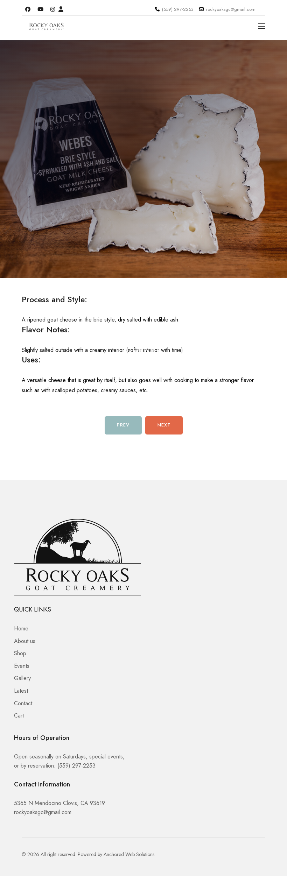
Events (21, 666)
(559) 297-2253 (178, 9)
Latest (21, 691)
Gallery (22, 678)
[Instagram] (52, 9)
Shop (20, 653)
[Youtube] (40, 9)
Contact (23, 703)
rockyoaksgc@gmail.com (230, 9)
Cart (19, 716)
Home (21, 628)
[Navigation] (261, 26)
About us (24, 641)
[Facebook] (27, 9)
